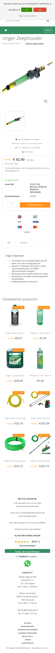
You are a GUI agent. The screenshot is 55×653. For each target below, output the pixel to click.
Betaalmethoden (27, 626)
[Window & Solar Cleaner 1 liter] (40, 358)
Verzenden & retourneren (27, 630)
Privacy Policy (27, 636)
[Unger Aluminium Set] (40, 400)
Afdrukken (28, 152)
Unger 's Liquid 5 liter (15, 375)
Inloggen (27, 623)
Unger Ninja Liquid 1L (15, 333)
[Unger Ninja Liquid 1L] (15, 315)
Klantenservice (27, 643)
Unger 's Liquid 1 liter (40, 333)
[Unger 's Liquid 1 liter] (40, 315)
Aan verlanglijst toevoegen (28, 139)
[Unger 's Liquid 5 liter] (15, 358)
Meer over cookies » (28, 16)
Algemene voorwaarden (27, 633)
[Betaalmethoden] (20, 217)
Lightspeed (44, 648)
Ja (27, 10)
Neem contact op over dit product (29, 143)
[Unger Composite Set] (40, 443)
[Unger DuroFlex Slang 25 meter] (15, 443)
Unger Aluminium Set (40, 418)
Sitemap (28, 640)
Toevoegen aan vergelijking (28, 147)
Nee (40, 10)
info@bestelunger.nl (29, 610)
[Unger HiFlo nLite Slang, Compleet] (15, 400)
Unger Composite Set (40, 461)
